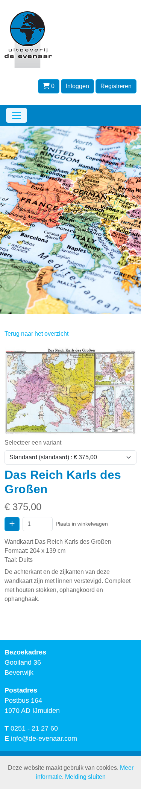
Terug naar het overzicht (36, 333)
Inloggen (77, 86)
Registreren (116, 86)
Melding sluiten (85, 777)
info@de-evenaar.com (44, 738)
